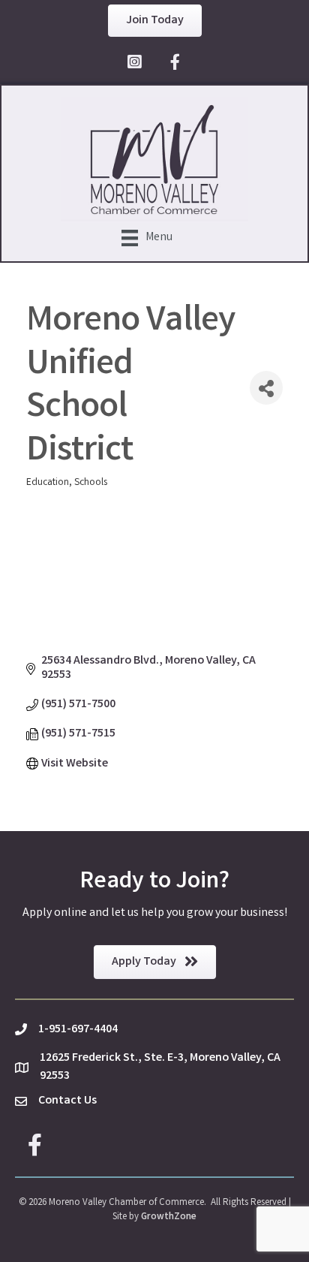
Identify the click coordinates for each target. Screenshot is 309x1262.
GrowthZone (168, 1217)
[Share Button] (266, 388)
